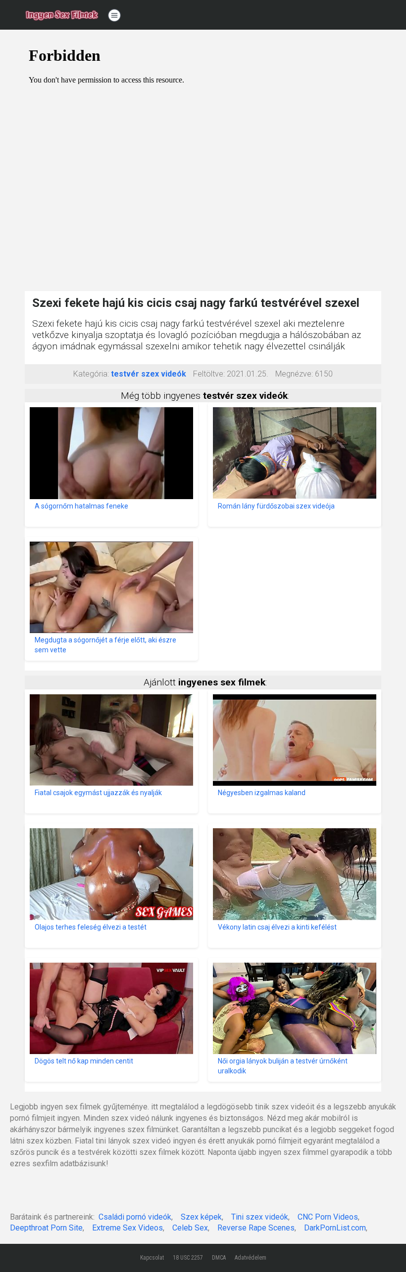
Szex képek (201, 1217)
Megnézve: (294, 374)
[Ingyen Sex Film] (62, 14)
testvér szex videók (148, 374)
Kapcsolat (152, 1257)
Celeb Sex (190, 1227)
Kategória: (91, 374)
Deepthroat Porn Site (46, 1227)
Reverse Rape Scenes (256, 1227)
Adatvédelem (250, 1257)
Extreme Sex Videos (127, 1227)
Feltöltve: (209, 374)
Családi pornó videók (135, 1217)
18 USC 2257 (188, 1257)
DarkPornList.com (335, 1227)
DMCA (219, 1257)
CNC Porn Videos (328, 1217)
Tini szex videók (259, 1217)
